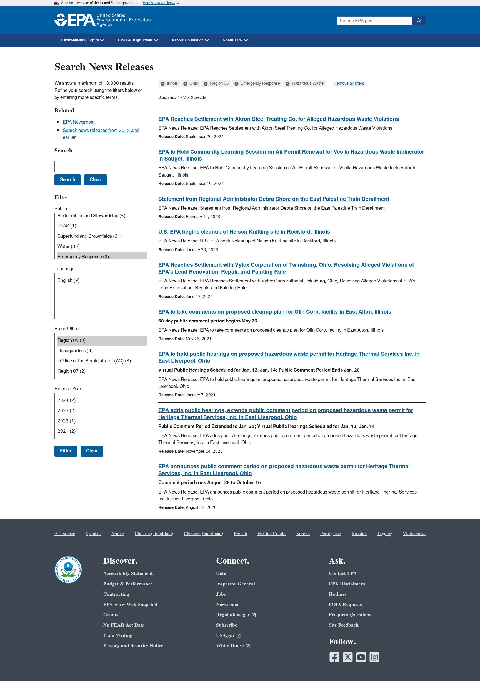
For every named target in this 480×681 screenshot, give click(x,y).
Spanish (93, 534)
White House (230, 646)
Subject (62, 209)
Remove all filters (349, 83)
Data (221, 573)
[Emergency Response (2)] (102, 257)
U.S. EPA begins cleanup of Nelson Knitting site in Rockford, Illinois (244, 231)
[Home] (102, 20)
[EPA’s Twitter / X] (347, 657)
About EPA (232, 40)
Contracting (116, 594)
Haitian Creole (272, 534)
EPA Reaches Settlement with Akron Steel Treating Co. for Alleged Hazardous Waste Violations (278, 119)
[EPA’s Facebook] (334, 657)
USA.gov (225, 635)
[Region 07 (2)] (102, 371)
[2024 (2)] (102, 400)
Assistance (64, 534)
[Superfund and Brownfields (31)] (102, 236)
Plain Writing (117, 635)
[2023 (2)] (102, 411)
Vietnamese (414, 534)
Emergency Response (259, 83)
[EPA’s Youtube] (361, 657)
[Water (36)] (102, 247)
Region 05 (219, 83)
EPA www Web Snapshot (130, 604)
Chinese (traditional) (203, 534)
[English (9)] (102, 281)
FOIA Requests (345, 604)
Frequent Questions (350, 615)
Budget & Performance (128, 584)
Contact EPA (343, 573)
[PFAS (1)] (102, 226)
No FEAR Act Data (124, 625)
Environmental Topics (80, 40)
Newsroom (227, 604)
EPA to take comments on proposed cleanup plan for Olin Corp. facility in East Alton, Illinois (274, 311)
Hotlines (338, 594)
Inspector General (235, 584)
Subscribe (226, 625)
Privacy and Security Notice (133, 646)
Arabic (117, 534)
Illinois (172, 83)
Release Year (67, 389)
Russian (359, 534)
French (240, 534)
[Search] (419, 20)
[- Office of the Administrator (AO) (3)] (102, 361)
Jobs (221, 594)
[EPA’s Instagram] (374, 657)
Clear (92, 451)
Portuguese (330, 534)
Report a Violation (188, 40)
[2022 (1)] (102, 421)
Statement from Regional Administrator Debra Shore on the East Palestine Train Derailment (273, 199)
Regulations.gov (233, 615)
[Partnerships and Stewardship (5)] (102, 216)
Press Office (66, 329)
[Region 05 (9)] (102, 341)
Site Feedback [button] (344, 625)
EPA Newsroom (79, 122)
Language (64, 269)
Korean (303, 534)
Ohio (193, 83)
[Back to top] (464, 665)
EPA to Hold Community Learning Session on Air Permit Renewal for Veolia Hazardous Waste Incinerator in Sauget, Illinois (291, 155)
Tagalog (384, 534)
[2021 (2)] (102, 431)
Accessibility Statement (128, 573)
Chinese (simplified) (154, 534)
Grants (110, 615)
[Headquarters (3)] (102, 351)
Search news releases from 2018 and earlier (101, 134)
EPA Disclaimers (347, 584)
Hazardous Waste (307, 83)
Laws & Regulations (135, 40)
